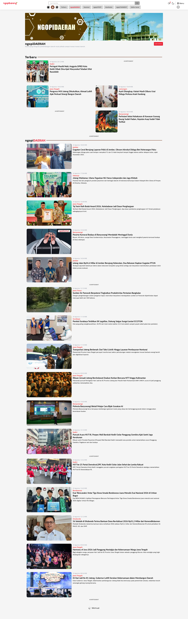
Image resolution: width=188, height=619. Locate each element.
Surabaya (76, 319)
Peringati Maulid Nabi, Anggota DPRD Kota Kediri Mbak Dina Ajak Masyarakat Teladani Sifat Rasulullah (71, 69)
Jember (75, 147)
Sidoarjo (76, 176)
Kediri (52, 64)
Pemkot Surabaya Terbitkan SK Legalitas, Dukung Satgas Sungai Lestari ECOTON (107, 321)
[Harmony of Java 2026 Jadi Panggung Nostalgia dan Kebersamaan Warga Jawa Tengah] (49, 556)
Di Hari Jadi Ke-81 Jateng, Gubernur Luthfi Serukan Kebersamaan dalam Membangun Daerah (113, 578)
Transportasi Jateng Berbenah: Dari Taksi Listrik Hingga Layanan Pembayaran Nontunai (110, 350)
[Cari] (137, 3)
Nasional (86, 7)
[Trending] (48, 7)
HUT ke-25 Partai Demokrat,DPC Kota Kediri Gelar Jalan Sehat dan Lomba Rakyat (108, 465)
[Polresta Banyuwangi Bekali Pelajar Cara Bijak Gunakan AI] (49, 413)
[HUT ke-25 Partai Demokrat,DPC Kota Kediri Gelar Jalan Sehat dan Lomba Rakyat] (49, 471)
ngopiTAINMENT (121, 7)
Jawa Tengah (55, 89)
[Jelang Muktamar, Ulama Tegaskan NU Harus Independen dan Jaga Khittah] (49, 184)
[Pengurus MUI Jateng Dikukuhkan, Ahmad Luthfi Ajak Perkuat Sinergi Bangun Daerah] (38, 96)
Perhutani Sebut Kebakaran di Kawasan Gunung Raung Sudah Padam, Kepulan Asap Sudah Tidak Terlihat (139, 119)
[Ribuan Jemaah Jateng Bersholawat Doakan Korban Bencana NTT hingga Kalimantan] (49, 384)
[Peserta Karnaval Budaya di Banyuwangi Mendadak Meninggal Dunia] (49, 241)
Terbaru (63, 7)
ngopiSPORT (97, 7)
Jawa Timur (77, 291)
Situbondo (77, 519)
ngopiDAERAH (75, 7)
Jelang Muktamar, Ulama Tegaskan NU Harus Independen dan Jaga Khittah (105, 178)
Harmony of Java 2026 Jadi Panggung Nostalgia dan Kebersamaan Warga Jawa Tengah (110, 550)
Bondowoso (77, 490)
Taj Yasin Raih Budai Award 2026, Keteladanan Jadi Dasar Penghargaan (103, 206)
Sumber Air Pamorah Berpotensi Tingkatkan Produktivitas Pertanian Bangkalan (107, 293)
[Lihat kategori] (178, 7)
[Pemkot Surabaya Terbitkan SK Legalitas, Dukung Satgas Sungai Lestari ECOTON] (49, 328)
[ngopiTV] (169, 3)
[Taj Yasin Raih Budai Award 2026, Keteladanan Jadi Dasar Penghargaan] (49, 213)
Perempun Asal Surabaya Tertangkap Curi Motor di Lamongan (99, 608)
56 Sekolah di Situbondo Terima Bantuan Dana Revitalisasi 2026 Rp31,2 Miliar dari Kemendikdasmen (116, 521)
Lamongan (123, 89)
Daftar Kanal (135, 7)
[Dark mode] (173, 3)
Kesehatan (108, 7)
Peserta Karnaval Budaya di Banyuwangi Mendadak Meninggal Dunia (103, 235)
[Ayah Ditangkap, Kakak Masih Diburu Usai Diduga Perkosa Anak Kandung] (107, 96)
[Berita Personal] (52, 7)
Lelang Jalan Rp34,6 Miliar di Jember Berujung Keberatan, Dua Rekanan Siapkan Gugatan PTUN (114, 263)
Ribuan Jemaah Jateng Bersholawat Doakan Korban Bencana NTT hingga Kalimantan (109, 378)
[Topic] (57, 7)
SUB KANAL (158, 44)
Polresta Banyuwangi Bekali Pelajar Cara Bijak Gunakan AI (98, 406)
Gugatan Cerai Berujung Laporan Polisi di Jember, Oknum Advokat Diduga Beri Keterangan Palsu (114, 150)
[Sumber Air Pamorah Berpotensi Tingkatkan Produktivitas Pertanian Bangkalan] (49, 299)
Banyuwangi (124, 114)
